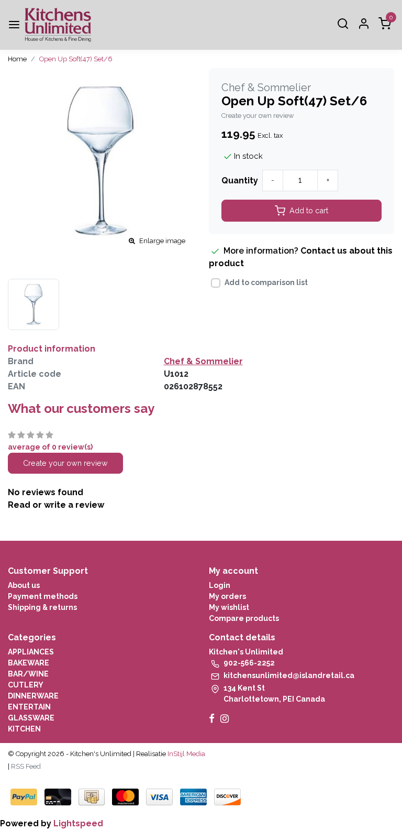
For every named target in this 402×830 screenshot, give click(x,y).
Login (219, 585)
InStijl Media (185, 754)
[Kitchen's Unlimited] (58, 25)
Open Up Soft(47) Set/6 (76, 59)
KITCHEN (24, 729)
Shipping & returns (42, 607)
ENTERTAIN (29, 707)
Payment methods (42, 596)
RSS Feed (26, 766)
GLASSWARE (31, 718)
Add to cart (308, 210)
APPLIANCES (31, 652)
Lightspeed (78, 823)
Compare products (244, 618)
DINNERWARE (33, 696)
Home (17, 59)
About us (24, 585)
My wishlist (229, 607)
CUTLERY (25, 685)
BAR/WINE (28, 674)
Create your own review (257, 115)
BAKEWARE (28, 663)
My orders (227, 596)
